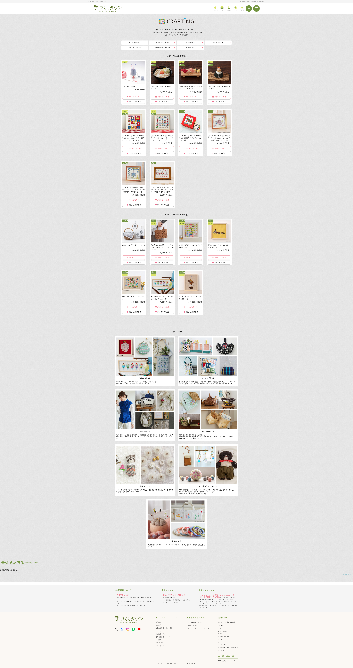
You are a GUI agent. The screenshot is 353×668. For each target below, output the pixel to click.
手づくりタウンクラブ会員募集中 (97, 1)
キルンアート (222, 633)
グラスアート (222, 642)
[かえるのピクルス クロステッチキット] (133, 282)
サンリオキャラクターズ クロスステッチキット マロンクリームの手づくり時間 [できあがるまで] (162, 189)
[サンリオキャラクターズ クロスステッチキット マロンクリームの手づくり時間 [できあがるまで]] (162, 173)
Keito (220, 628)
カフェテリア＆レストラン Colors (198, 628)
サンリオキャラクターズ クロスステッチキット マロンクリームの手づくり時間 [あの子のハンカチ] (219, 138)
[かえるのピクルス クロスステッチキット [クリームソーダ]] (162, 282)
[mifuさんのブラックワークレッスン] (133, 231)
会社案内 (158, 640)
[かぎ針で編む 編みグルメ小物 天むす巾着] (219, 72)
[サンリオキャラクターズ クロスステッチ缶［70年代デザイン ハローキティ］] (190, 121)
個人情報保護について (163, 637)
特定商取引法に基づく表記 (164, 628)
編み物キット (190, 42)
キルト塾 (221, 625)
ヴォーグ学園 (222, 644)
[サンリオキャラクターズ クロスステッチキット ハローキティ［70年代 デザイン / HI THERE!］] (133, 121)
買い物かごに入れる (134, 97)
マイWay (221, 650)
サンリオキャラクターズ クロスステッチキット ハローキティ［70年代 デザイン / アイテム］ (162, 138)
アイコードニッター (129, 86)
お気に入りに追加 (135, 101)
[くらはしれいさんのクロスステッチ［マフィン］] (190, 282)
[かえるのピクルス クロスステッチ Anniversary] (190, 231)
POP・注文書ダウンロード (226, 661)
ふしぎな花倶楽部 (224, 636)
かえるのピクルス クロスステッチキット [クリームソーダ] (162, 298)
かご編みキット (218, 42)
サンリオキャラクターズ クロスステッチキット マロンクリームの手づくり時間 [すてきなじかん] (133, 189)
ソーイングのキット (162, 42)
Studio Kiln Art (192, 625)
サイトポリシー (161, 631)
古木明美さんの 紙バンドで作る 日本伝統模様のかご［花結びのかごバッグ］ (162, 247)
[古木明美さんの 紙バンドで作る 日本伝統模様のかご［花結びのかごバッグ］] (162, 231)
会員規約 (158, 625)
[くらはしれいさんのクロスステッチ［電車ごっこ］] (219, 231)
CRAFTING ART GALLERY (195, 622)
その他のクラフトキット (162, 47)
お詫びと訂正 (160, 643)
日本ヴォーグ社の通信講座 (226, 622)
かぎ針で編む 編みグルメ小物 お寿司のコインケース (190, 87)
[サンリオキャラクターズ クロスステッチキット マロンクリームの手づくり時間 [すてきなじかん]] (133, 173)
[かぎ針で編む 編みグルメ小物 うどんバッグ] (162, 72)
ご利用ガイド (160, 622)
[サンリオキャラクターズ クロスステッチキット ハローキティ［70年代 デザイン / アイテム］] (162, 121)
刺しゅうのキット (134, 42)
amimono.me (222, 631)
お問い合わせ (160, 646)
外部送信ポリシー (161, 634)
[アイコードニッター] (133, 72)
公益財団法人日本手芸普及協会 (228, 647)
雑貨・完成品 (190, 47)
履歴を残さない (348, 574)
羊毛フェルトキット (134, 47)
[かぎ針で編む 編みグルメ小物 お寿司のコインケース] (190, 72)
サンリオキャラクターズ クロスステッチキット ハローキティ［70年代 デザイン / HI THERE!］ (133, 138)
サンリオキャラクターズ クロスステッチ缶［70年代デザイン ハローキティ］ (190, 138)
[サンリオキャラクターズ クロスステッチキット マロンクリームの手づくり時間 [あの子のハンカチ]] (219, 121)
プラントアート (223, 639)
